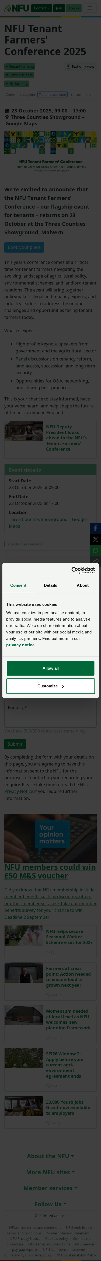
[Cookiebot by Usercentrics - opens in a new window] (72, 570)
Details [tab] (50, 585)
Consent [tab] (18, 585)
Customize (47, 686)
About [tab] (83, 585)
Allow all (51, 668)
